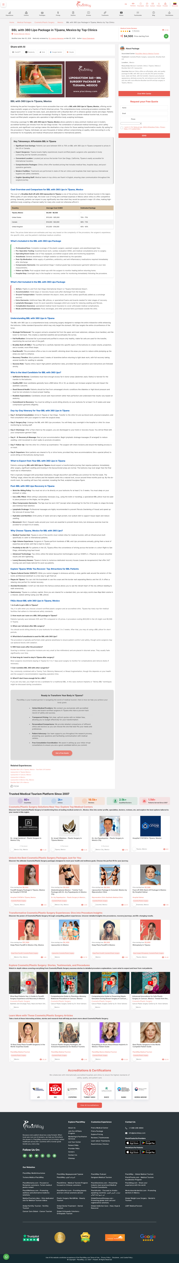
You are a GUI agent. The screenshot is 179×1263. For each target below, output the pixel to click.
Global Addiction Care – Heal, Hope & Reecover (105, 1207)
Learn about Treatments (100, 1141)
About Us (71, 1128)
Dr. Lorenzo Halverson (56, 38)
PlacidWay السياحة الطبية (66, 1177)
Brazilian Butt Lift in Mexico (20, 782)
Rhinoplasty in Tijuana (141, 945)
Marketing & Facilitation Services (77, 1138)
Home (11, 22)
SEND (144, 136)
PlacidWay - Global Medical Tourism (139, 1174)
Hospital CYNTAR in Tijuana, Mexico (147, 838)
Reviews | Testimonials (100, 1138)
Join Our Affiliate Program (75, 1132)
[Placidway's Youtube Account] (37, 1156)
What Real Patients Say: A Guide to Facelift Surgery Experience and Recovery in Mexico (27, 997)
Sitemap (71, 1158)
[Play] (166, 36)
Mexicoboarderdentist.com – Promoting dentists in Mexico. (140, 1191)
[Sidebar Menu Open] (3, 4)
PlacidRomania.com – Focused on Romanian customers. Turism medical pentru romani (37, 1185)
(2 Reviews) (64, 846)
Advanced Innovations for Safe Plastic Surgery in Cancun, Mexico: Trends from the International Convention (149, 997)
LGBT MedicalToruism (133, 1206)
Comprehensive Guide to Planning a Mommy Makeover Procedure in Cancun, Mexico (68, 997)
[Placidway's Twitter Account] (31, 1156)
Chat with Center (144, 94)
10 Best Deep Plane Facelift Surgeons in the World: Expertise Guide (27, 1045)
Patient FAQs (73, 1145)
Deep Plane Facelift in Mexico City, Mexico (27, 945)
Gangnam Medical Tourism (101, 1177)
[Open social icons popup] (121, 36)
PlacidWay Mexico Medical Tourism (147, 53)
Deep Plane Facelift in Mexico (103, 945)
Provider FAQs (73, 1148)
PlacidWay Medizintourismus (34, 1173)
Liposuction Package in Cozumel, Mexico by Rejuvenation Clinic (109, 891)
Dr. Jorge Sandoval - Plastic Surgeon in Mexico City (25, 839)
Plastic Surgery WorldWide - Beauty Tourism (71, 1199)
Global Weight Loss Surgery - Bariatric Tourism (140, 1199)
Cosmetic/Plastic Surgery (44, 22)
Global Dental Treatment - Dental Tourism (70, 1207)
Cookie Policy (135, 129)
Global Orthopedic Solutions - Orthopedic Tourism (68, 1212)
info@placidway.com (137, 1133)
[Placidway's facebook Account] (25, 1156)
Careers (71, 1152)
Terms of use (137, 127)
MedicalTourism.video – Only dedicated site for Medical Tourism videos (38, 1199)
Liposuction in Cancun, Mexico (21, 774)
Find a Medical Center (99, 1128)
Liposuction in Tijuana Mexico (20, 772)
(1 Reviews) (23, 846)
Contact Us (72, 1155)
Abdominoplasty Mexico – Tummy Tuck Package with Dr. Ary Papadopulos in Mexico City (69, 892)
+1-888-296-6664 (136, 1128)
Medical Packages (24, 22)
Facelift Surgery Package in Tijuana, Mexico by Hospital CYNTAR (27, 891)
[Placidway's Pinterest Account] (43, 1156)
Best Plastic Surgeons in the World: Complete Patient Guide (146, 1045)
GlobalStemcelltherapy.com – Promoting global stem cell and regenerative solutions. (103, 1200)
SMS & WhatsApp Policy (151, 127)
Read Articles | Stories (100, 1144)
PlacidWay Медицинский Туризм (70, 1174)
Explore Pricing (97, 1134)
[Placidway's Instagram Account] (48, 1156)
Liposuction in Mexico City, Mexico (22, 780)
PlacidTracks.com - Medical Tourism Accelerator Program (139, 1178)
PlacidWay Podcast (98, 1174)
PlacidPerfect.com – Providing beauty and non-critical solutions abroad (71, 1191)
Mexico (60, 22)
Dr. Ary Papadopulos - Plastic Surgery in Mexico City (108, 839)
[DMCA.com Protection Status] (85, 1237)
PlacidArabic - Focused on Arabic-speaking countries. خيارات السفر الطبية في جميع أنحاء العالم (105, 1192)
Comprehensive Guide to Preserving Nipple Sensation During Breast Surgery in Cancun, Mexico (109, 997)
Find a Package (97, 1131)
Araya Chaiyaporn (88, 38)
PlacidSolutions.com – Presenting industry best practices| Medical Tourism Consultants (104, 1185)
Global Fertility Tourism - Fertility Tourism (36, 1207)
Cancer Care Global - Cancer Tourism (37, 1211)
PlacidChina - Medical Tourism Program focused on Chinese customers (72, 1184)
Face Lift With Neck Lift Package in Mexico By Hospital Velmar (149, 891)
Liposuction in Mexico (18, 777)
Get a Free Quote (62, 753)
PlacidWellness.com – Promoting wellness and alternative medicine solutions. (36, 1192)
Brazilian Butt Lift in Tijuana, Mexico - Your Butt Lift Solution (31, 769)
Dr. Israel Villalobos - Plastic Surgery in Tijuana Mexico (66, 839)
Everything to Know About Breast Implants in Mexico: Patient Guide (110, 1045)
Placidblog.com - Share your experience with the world (136, 1184)
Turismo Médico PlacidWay (33, 1177)
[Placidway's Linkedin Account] (54, 1156)
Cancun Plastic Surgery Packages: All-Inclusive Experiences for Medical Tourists (68, 1045)
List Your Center (74, 1142)
